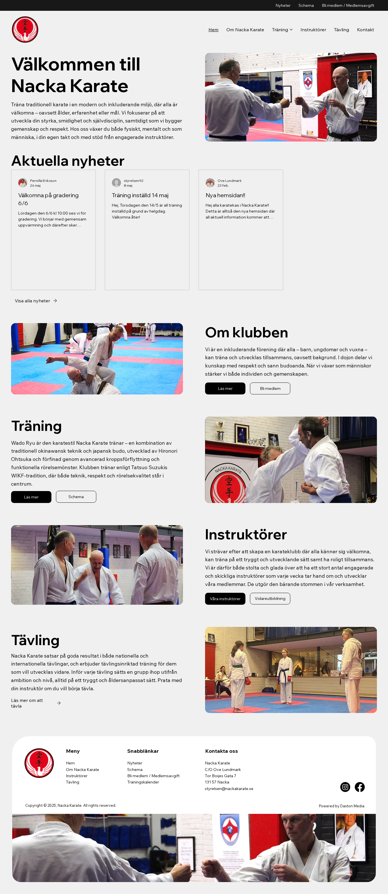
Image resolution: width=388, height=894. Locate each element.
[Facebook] (360, 787)
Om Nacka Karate (82, 769)
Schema (135, 769)
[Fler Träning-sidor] (291, 29)
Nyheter (134, 763)
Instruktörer (76, 775)
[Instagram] (345, 787)
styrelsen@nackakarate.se (229, 788)
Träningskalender (143, 782)
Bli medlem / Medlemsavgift (153, 775)
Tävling (72, 782)
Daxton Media (352, 806)
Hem (70, 763)
